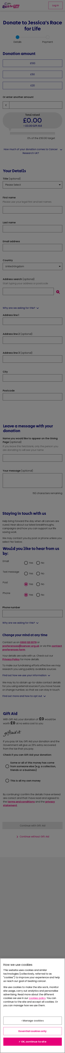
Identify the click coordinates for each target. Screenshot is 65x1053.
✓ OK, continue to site (32, 1041)
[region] (32, 1005)
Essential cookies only (32, 1031)
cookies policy (37, 998)
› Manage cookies (32, 1020)
